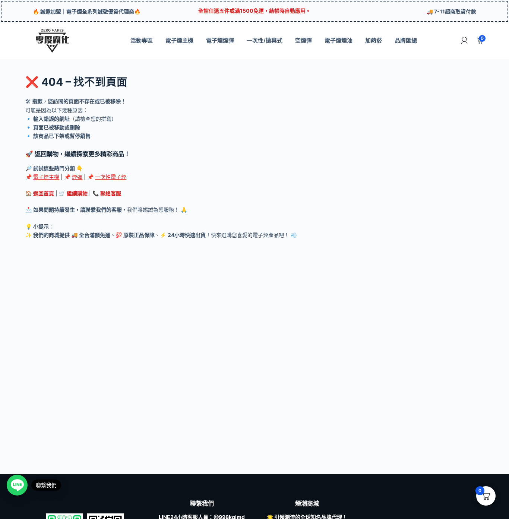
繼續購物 (77, 193)
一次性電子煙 (110, 177)
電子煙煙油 (338, 40)
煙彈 (77, 177)
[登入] (464, 40)
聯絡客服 (110, 193)
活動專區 (141, 40)
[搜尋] (447, 40)
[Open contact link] (17, 485)
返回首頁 (43, 193)
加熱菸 (373, 40)
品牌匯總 (406, 40)
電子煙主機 (179, 40)
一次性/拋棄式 (264, 40)
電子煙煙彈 (220, 40)
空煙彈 (303, 40)
